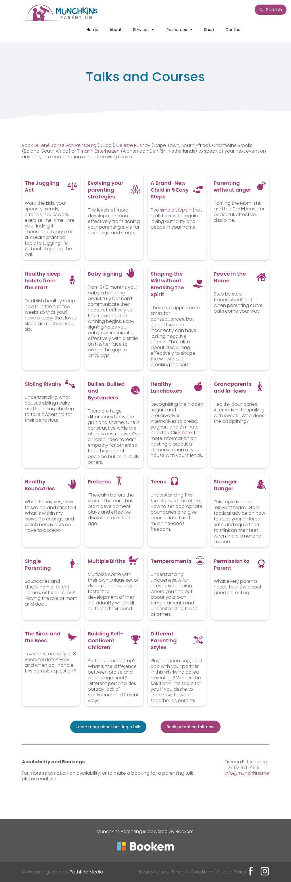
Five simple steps (169, 210)
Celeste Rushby (133, 145)
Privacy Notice (153, 872)
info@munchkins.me (247, 773)
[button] (144, 29)
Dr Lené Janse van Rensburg (65, 145)
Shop (209, 29)
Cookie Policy (231, 872)
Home (92, 29)
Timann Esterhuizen (98, 151)
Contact (233, 29)
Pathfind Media (86, 872)
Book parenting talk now (190, 727)
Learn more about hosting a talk (108, 727)
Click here (181, 432)
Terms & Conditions (193, 872)
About (116, 29)
